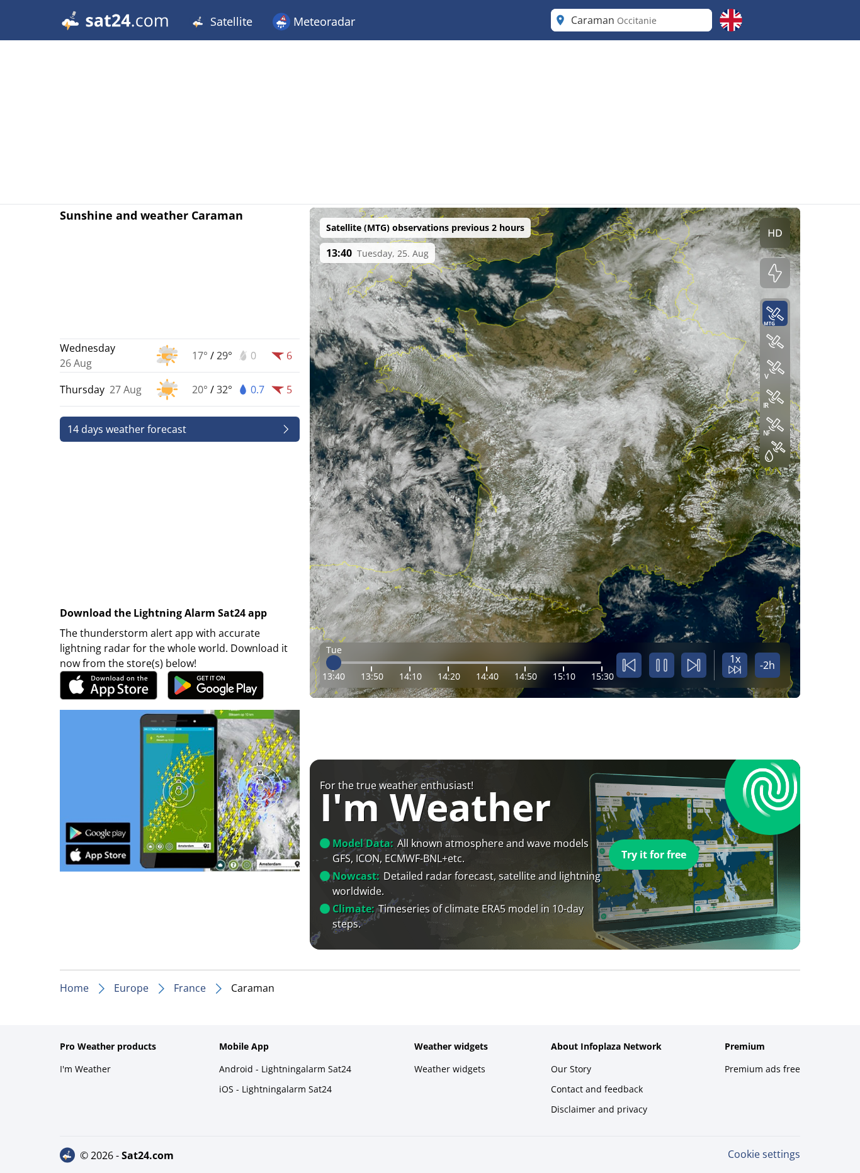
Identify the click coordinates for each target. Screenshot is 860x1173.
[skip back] (629, 665)
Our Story (571, 1069)
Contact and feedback (597, 1089)
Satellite (229, 21)
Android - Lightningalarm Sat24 (285, 1069)
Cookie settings (764, 1154)
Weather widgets (449, 1069)
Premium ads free (762, 1069)
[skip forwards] (693, 665)
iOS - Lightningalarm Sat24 (275, 1089)
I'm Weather (85, 1069)
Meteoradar (322, 21)
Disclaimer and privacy (599, 1109)
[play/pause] (661, 665)
